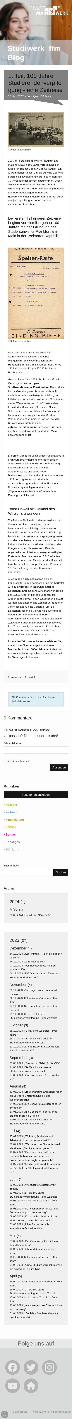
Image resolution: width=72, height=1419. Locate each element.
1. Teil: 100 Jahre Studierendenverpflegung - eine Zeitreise (35, 83)
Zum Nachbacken (35, 961)
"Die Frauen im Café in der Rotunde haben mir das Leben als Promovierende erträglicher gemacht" (33, 1156)
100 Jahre (45, 96)
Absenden (59, 767)
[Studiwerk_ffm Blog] (49, 19)
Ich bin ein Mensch (19, 761)
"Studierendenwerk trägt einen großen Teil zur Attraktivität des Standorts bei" (35, 1167)
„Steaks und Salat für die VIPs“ (42, 1063)
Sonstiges (32, 96)
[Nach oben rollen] (64, 1411)
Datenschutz (20, 1411)
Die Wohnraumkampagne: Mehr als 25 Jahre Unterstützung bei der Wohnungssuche (36, 1095)
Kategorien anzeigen (36, 794)
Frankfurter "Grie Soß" (37, 915)
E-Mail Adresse (12, 743)
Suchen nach (11, 865)
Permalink (30, 677)
